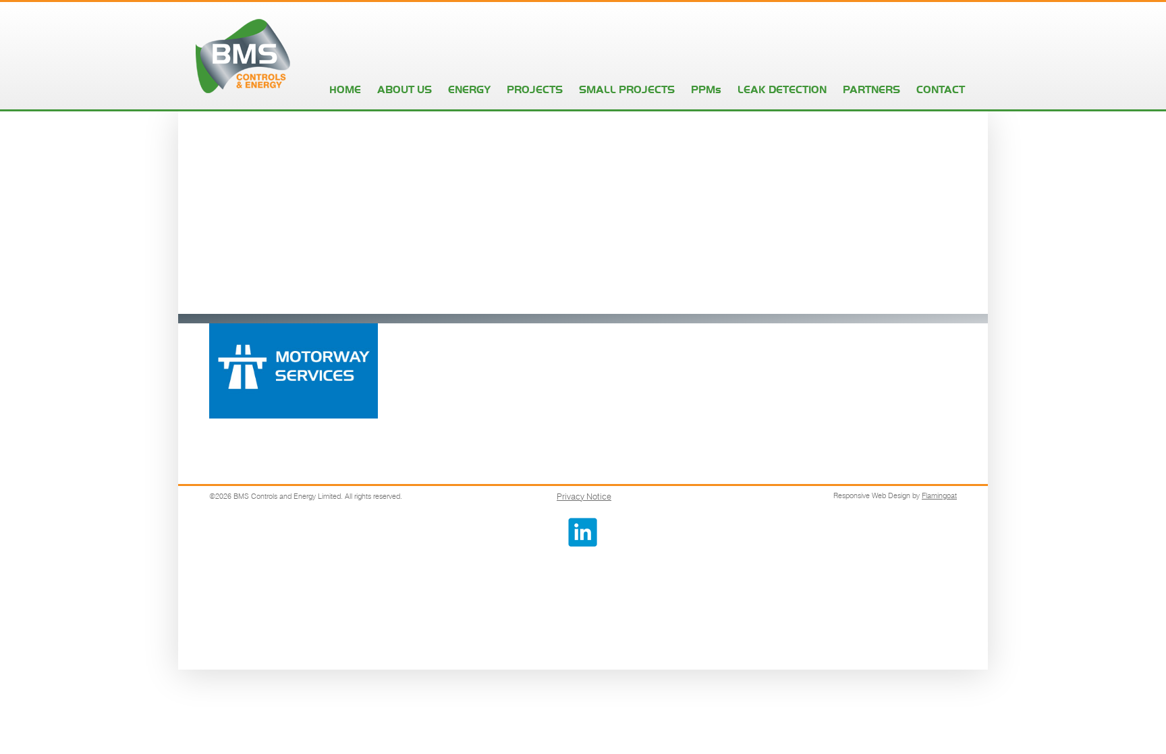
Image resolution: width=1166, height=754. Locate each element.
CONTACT (940, 89)
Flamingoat (939, 495)
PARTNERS (871, 89)
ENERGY (469, 89)
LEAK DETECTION (782, 89)
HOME (345, 89)
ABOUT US (404, 89)
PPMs (706, 89)
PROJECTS (535, 89)
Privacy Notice (584, 496)
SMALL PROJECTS (627, 89)
